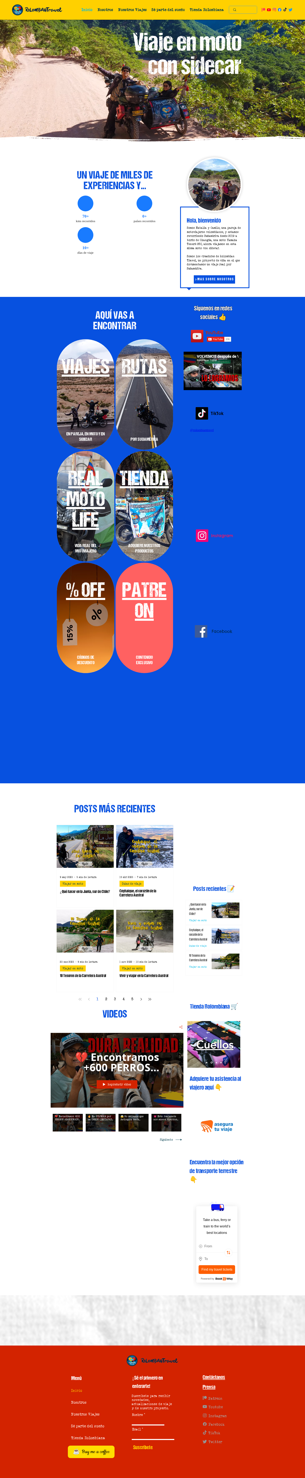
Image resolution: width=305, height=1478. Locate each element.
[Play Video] (68, 1123)
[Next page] (141, 999)
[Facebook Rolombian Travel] (279, 9)
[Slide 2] (211, 1062)
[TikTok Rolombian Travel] (285, 9)
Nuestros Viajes (83, 1416)
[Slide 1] (206, 1062)
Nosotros (79, 1404)
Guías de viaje (131, 883)
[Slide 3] (221, 1063)
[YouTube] (197, 336)
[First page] (80, 999)
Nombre (137, 1416)
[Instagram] (202, 535)
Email (136, 1431)
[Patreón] (204, 1399)
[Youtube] (204, 1408)
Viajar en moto (72, 883)
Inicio (76, 1392)
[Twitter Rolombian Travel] (290, 9)
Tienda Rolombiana (83, 1440)
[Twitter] (204, 1443)
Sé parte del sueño (83, 1428)
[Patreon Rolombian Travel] (263, 9)
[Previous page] (89, 999)
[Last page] (150, 999)
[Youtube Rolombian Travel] (269, 9)
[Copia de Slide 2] (215, 1062)
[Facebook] (201, 645)
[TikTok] (202, 413)
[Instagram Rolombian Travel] (274, 9)
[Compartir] (179, 1027)
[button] (105, 10)
